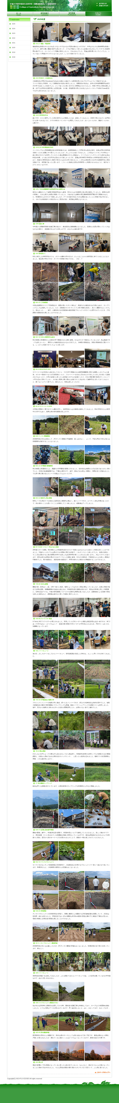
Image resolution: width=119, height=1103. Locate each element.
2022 (13, 38)
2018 (13, 57)
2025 (13, 24)
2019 (13, 52)
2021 (13, 43)
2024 (13, 28)
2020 (13, 47)
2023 (13, 33)
